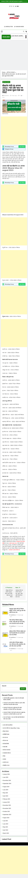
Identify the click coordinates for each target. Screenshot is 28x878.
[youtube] (18, 6)
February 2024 (6, 799)
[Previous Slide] (24, 1)
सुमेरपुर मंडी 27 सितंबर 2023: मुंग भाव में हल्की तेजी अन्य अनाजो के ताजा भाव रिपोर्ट (17, 632)
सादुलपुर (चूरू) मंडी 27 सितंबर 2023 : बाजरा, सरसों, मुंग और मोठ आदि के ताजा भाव (17, 610)
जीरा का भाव (5, 740)
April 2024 (5, 796)
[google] (16, 6)
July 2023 (5, 820)
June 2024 (5, 789)
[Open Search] (23, 31)
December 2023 (7, 805)
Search (4, 686)
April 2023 (5, 830)
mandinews (6, 95)
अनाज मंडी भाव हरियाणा (7, 725)
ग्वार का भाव (5, 737)
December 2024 (7, 780)
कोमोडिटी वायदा (6, 734)
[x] (14, 6)
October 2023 (6, 811)
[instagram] (12, 6)
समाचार (4, 759)
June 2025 (5, 777)
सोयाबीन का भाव (6, 765)
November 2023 (7, 808)
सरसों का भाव (5, 762)
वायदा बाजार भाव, (13, 543)
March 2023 (6, 833)
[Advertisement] (14, 55)
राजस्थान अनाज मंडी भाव (14, 550)
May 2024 (5, 792)
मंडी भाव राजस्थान (6, 82)
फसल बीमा (5, 746)
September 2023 (7, 814)
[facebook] (10, 6)
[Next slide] (26, 1)
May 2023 (5, 827)
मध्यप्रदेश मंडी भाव (7, 753)
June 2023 (5, 824)
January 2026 (6, 774)
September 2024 (7, 783)
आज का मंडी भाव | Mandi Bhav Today (11, 728)
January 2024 (6, 802)
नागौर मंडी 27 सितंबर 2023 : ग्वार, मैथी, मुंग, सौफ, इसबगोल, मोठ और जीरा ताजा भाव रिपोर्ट (17, 644)
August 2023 (6, 817)
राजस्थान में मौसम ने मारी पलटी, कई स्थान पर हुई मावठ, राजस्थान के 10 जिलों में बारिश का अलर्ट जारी (12, 1)
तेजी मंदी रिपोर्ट (6, 743)
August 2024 (6, 786)
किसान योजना (6, 731)
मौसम (4, 756)
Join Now (22, 146)
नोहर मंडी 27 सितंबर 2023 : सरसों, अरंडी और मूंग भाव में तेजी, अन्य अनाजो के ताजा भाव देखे (17, 621)
